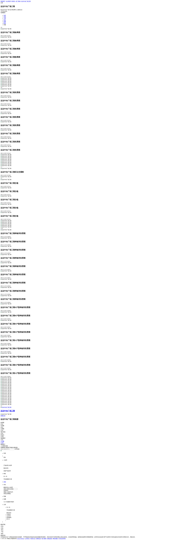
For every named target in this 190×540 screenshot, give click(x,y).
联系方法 (33, 538)
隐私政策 (49, 538)
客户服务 (44, 538)
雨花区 (13, 1)
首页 (5, 15)
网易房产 (3, 1)
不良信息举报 (62, 538)
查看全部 (3, 415)
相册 (5, 21)
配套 (5, 23)
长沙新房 (8, 1)
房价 (5, 20)
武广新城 (18, 1)
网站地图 (55, 538)
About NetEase (20, 538)
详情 (5, 17)
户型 (5, 18)
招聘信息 (38, 538)
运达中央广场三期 (26, 1)
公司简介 (27, 538)
